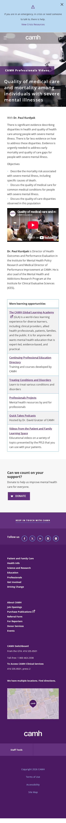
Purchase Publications (19, 611)
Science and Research (19, 567)
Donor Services (15, 626)
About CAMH (14, 602)
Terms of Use (33, 776)
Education (12, 572)
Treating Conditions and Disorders (30, 380)
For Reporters (14, 621)
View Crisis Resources (33, 24)
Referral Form (14, 616)
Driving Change (15, 586)
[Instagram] (48, 539)
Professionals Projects (22, 397)
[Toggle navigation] (3, 38)
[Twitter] (32, 539)
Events (11, 630)
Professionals (14, 577)
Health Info (13, 563)
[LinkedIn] (40, 539)
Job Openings (14, 607)
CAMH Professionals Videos (27, 70)
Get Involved (14, 582)
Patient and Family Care (20, 558)
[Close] (62, 5)
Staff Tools (16, 749)
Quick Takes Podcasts (22, 415)
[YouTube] (56, 539)
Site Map (33, 792)
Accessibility (33, 784)
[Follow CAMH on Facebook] (24, 539)
